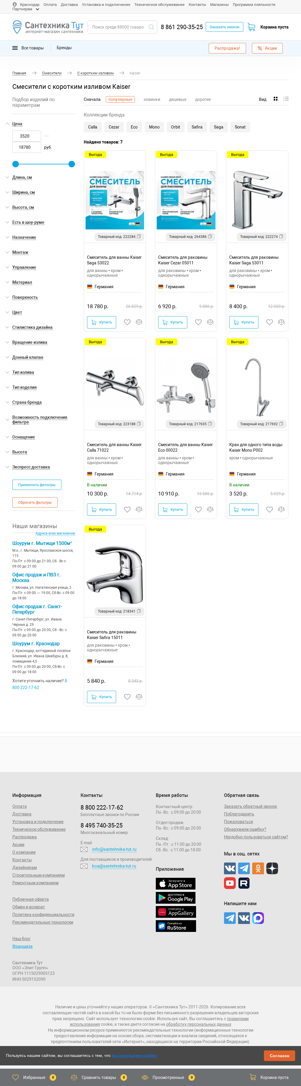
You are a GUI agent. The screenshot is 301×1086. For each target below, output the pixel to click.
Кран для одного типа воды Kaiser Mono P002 (255, 447)
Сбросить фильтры (35, 502)
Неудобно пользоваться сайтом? (256, 837)
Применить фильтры (37, 485)
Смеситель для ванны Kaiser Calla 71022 (114, 447)
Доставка (69, 4)
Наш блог (21, 938)
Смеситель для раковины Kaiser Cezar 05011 (183, 260)
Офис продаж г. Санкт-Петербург (37, 609)
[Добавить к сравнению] (139, 322)
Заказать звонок (225, 27)
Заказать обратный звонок (250, 806)
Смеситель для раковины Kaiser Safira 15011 (111, 635)
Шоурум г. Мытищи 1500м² (42, 543)
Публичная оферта (30, 899)
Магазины (219, 4)
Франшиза (22, 946)
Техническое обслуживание (159, 4)
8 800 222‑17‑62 (102, 807)
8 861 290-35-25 (182, 27)
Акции (271, 48)
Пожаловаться (238, 821)
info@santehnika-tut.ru (114, 849)
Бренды (64, 47)
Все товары (32, 47)
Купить (105, 322)
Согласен (279, 1055)
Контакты (197, 4)
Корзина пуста (274, 27)
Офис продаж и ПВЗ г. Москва (36, 577)
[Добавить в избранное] (127, 322)
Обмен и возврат (28, 907)
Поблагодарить (239, 814)
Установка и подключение (106, 4)
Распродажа (24, 837)
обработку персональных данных (198, 1024)
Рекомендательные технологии (42, 922)
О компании (24, 852)
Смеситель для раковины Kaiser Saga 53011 (254, 260)
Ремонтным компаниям (35, 882)
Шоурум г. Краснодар (36, 643)
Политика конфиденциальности (43, 914)
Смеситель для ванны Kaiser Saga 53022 (114, 260)
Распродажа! (227, 48)
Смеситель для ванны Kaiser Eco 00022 (185, 447)
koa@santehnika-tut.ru (114, 866)
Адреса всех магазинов (55, 533)
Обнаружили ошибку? (245, 829)
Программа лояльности (254, 4)
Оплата (50, 4)
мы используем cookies (134, 1055)
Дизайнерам (24, 867)
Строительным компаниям (38, 875)
